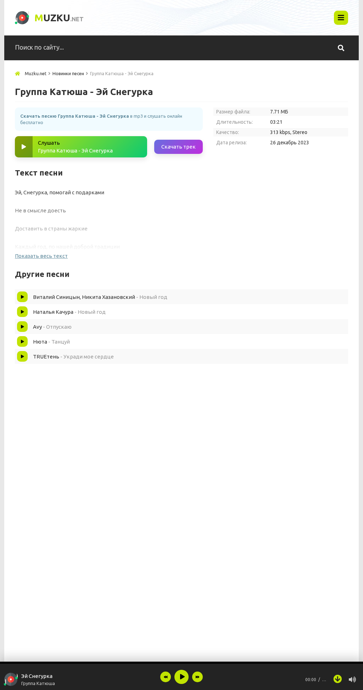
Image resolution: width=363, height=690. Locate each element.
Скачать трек (178, 147)
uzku (59, 17)
